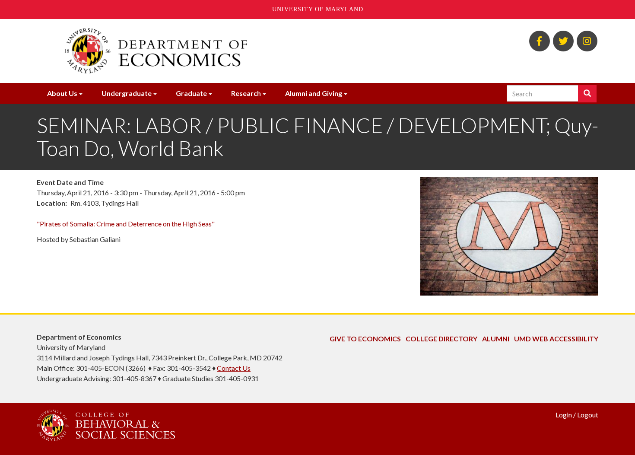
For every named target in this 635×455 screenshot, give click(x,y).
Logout (587, 414)
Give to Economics (365, 338)
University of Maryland (317, 9)
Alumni (495, 338)
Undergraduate (127, 93)
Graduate (191, 93)
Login (564, 414)
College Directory (441, 338)
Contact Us (234, 368)
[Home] (221, 51)
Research (246, 93)
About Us (62, 93)
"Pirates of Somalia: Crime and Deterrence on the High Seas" (126, 224)
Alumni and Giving (313, 93)
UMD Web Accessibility (556, 338)
